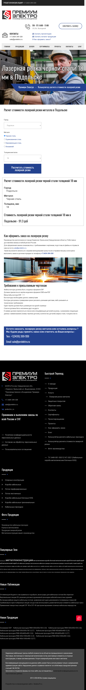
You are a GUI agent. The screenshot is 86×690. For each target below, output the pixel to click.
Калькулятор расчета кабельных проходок (66, 437)
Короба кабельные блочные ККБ (19, 498)
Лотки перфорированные (16, 489)
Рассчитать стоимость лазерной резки (22, 168)
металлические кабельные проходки (40, 563)
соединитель (71, 572)
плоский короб (68, 563)
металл (49, 572)
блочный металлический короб (60, 560)
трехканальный (57, 572)
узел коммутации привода (10, 572)
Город (6, 120)
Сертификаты (53, 415)
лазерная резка (71, 566)
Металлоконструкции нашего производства (18, 533)
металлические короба (41, 560)
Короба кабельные (13, 485)
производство (2, 560)
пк (47, 572)
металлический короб (9, 563)
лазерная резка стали (65, 572)
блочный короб (75, 560)
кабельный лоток (54, 566)
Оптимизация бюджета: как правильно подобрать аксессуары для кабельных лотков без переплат (37, 595)
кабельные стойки (45, 569)
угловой (19, 572)
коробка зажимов (45, 566)
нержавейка (67, 569)
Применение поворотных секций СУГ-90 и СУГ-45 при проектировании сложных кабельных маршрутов (38, 605)
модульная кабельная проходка (19, 566)
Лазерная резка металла (59, 397)
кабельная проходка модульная (76, 569)
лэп (42, 572)
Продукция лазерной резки (12, 530)
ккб (18, 563)
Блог (50, 432)
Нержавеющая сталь (13, 143)
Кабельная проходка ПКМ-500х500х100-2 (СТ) (17, 630)
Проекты (52, 424)
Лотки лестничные (13, 494)
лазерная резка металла (54, 569)
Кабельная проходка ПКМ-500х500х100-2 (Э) (30, 628)
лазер (41, 572)
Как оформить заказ (56, 428)
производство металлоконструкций (25, 569)
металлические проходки (57, 563)
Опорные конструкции (14, 480)
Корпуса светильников (10, 528)
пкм (81, 563)
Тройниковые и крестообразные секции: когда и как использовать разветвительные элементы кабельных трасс (41, 603)
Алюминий (10, 147)
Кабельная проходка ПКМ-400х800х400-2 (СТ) (52, 633)
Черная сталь (11, 136)
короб (28, 566)
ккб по (63, 569)
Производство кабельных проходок (15, 525)
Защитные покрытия (56, 401)
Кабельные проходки (14, 507)
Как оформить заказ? (42, 39)
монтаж (45, 572)
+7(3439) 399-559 (20, 336)
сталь (17, 572)
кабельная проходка (24, 563)
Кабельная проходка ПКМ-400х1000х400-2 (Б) (53, 636)
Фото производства (56, 449)
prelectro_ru (9, 409)
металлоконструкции (19, 560)
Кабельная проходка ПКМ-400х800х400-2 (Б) (16, 633)
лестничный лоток (14, 569)
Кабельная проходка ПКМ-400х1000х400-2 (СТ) (17, 638)
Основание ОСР (6, 628)
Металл (7, 132)
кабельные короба (6, 569)
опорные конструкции (5, 566)
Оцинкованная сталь (13, 139)
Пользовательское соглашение (18, 449)
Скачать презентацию (43, 34)
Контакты (52, 410)
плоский (60, 569)
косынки (1, 572)
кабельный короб (63, 566)
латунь (52, 572)
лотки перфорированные (36, 569)
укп (4, 572)
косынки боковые (35, 572)
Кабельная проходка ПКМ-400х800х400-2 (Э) (53, 630)
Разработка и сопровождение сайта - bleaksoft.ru (24, 684)
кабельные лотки (34, 566)
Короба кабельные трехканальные (19, 502)
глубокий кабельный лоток (27, 572)
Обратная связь (54, 406)
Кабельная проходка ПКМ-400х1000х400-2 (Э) (17, 636)
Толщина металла (10, 152)
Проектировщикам (56, 419)
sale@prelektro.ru (16, 39)
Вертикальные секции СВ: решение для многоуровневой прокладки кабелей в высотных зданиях (36, 597)
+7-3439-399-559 (30, 3)
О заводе (52, 384)
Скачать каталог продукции (45, 37)
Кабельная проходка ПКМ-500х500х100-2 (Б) (65, 628)
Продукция (52, 388)
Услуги (51, 393)
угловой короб (76, 563)
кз (39, 566)
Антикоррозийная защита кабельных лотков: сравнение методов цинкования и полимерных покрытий (38, 600)
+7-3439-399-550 (47, 253)
